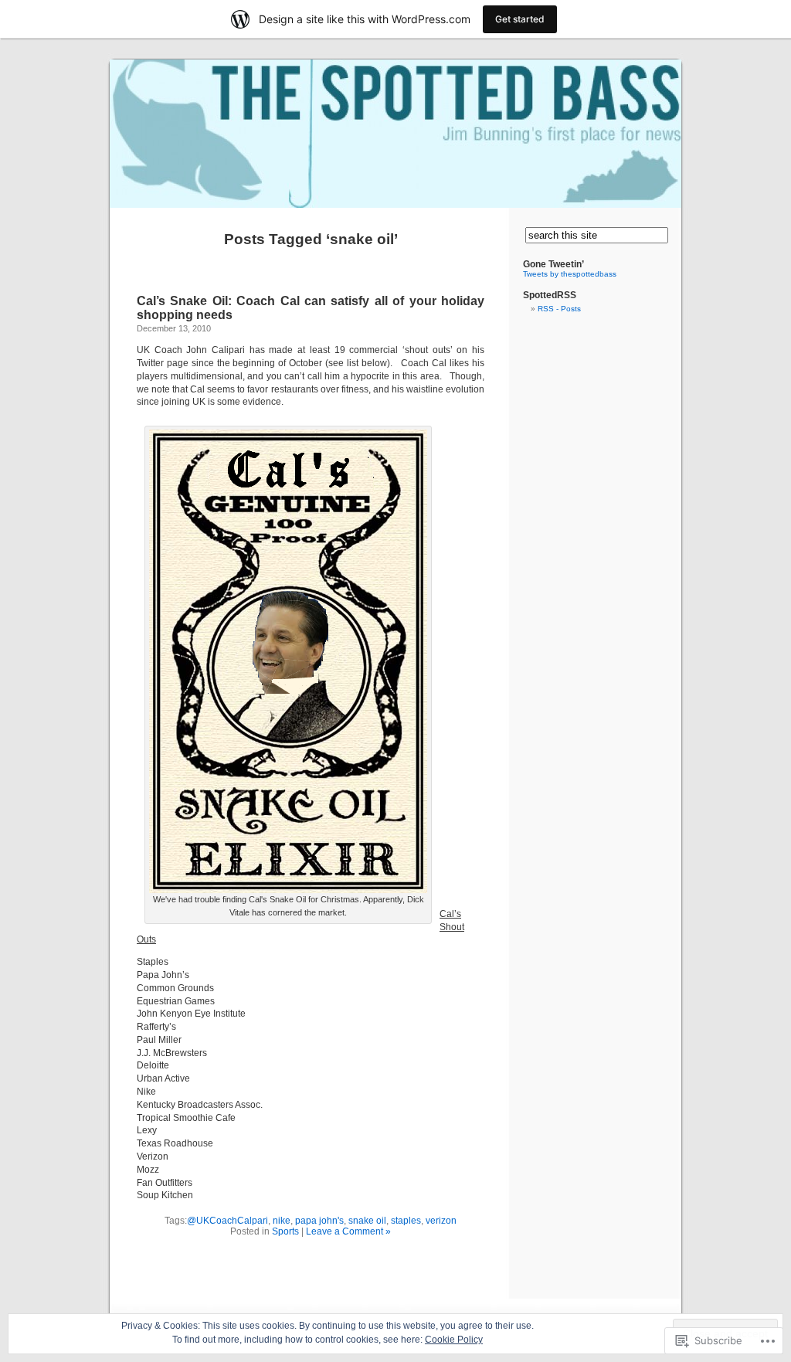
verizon (441, 1220)
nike (281, 1220)
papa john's (319, 1220)
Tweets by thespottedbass (569, 274)
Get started (520, 19)
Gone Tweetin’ (553, 264)
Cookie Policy (454, 1339)
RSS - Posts (559, 308)
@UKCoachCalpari (227, 1220)
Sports (285, 1231)
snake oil (367, 1220)
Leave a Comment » (348, 1231)
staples (406, 1220)
